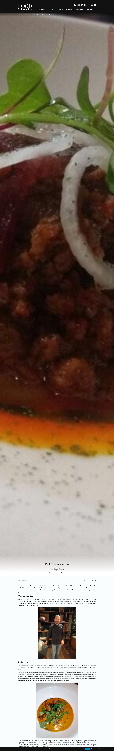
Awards (90, 9)
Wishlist (69, 9)
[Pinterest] (85, 5)
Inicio (20, 14)
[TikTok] (89, 5)
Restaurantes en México (35, 14)
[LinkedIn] (82, 5)
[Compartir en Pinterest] (95, 580)
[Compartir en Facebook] (94, 580)
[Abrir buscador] (95, 9)
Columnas (79, 9)
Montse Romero (58, 569)
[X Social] (92, 5)
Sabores (42, 9)
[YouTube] (95, 5)
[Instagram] (79, 5)
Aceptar (87, 748)
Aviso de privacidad (96, 748)
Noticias (59, 9)
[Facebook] (75, 5)
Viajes (51, 9)
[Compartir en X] (92, 580)
